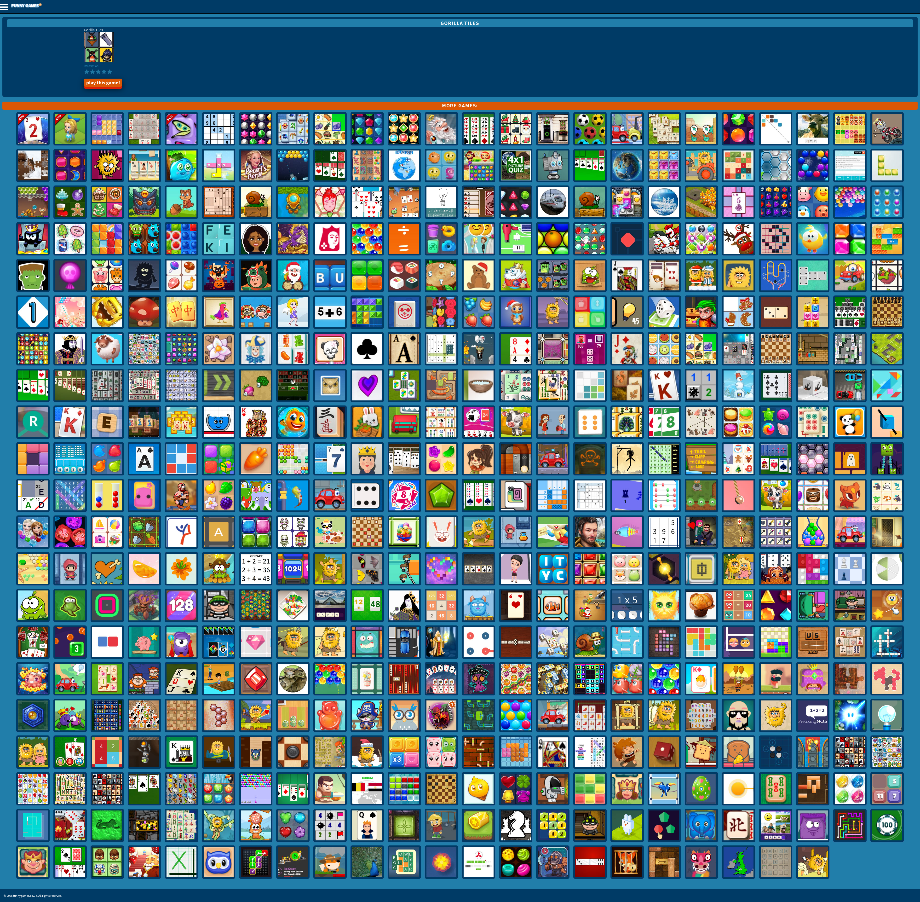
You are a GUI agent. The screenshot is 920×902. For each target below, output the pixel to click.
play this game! (103, 83)
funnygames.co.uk (39, 6)
